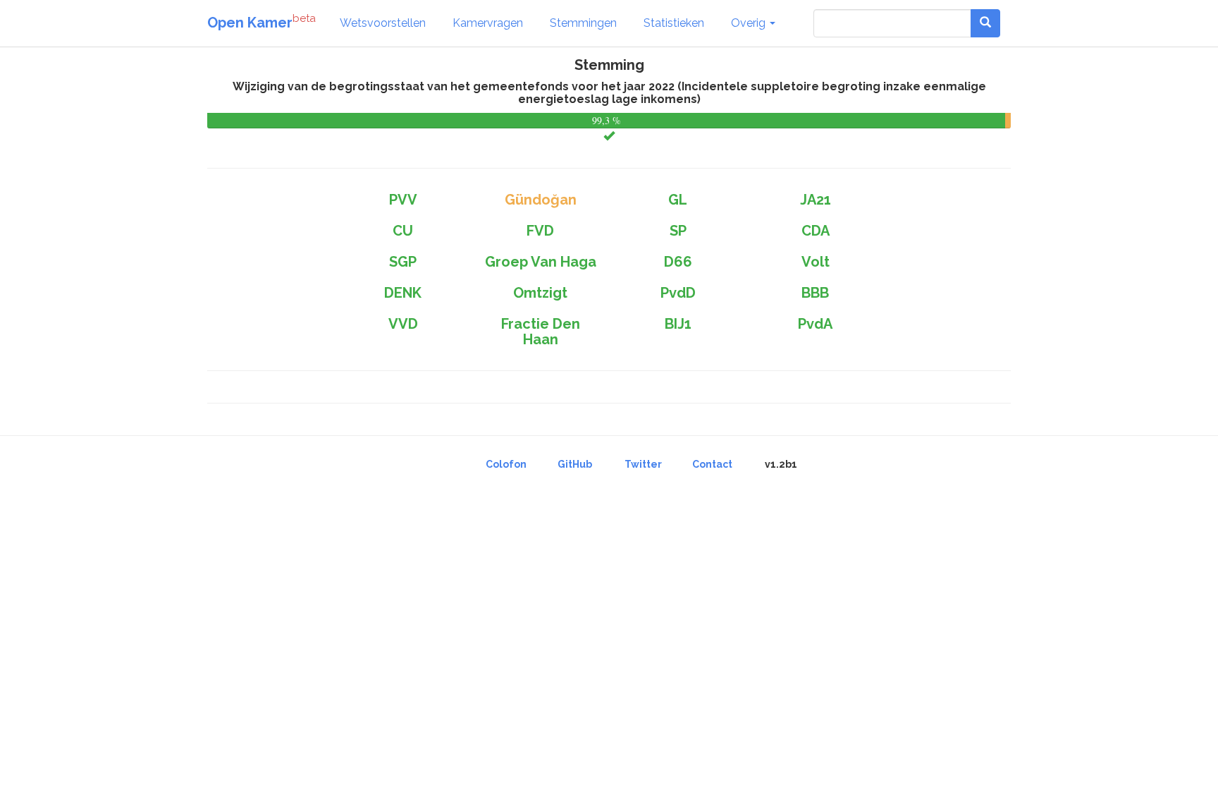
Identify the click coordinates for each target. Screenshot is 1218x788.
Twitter (643, 464)
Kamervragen (488, 23)
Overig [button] (749, 23)
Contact (712, 464)
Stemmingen (583, 23)
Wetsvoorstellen (383, 23)
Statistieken (674, 23)
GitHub (575, 464)
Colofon (506, 464)
